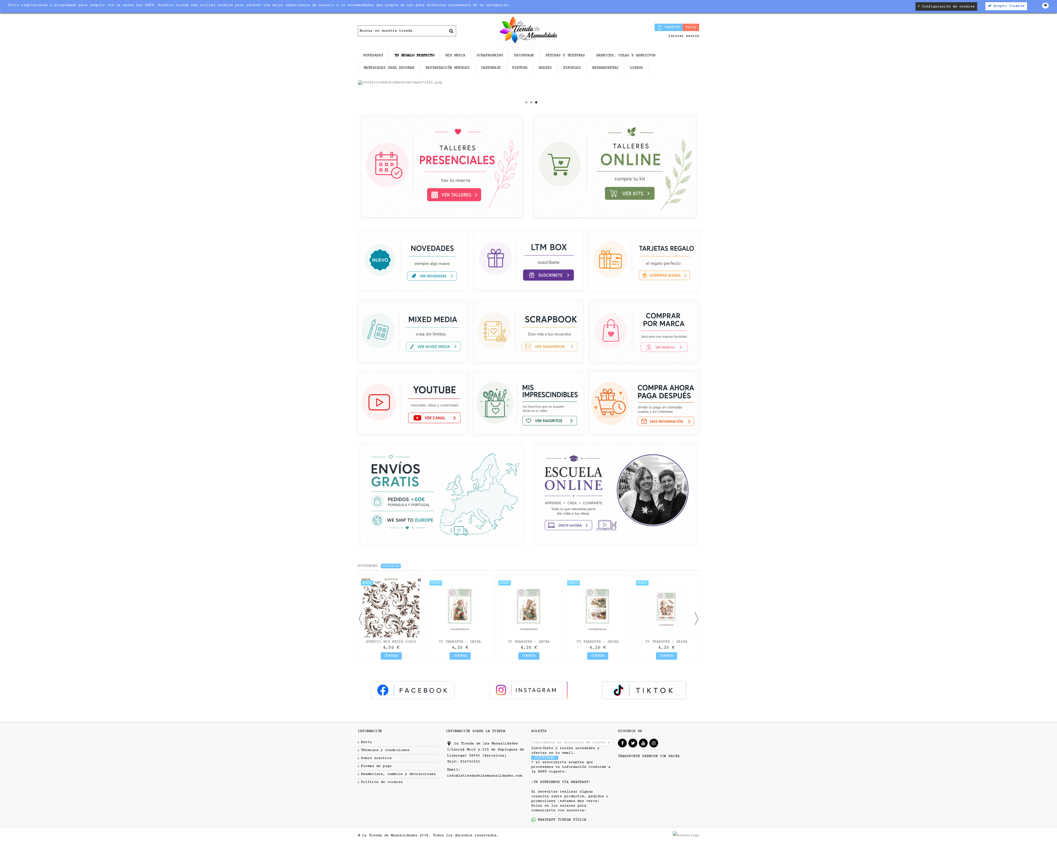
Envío (366, 742)
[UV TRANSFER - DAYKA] (460, 608)
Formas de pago (376, 766)
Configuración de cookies (947, 7)
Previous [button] (361, 618)
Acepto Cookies (1008, 6)
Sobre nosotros (376, 758)
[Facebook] (622, 743)
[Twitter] (632, 743)
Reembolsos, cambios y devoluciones (398, 774)
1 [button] (526, 102)
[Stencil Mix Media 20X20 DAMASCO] (391, 608)
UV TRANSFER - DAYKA (460, 642)
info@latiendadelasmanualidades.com (484, 776)
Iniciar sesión (682, 36)
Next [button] (696, 618)
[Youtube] (643, 743)
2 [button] (531, 102)
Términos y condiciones (385, 750)
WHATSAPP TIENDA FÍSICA (561, 820)
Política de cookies (382, 782)
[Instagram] (653, 743)
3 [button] (536, 102)
